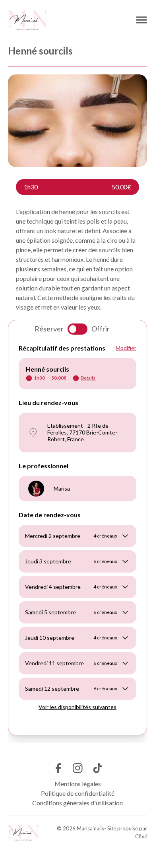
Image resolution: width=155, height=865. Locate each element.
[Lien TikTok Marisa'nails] (98, 768)
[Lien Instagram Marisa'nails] (78, 768)
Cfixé (141, 836)
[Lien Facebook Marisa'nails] (58, 768)
